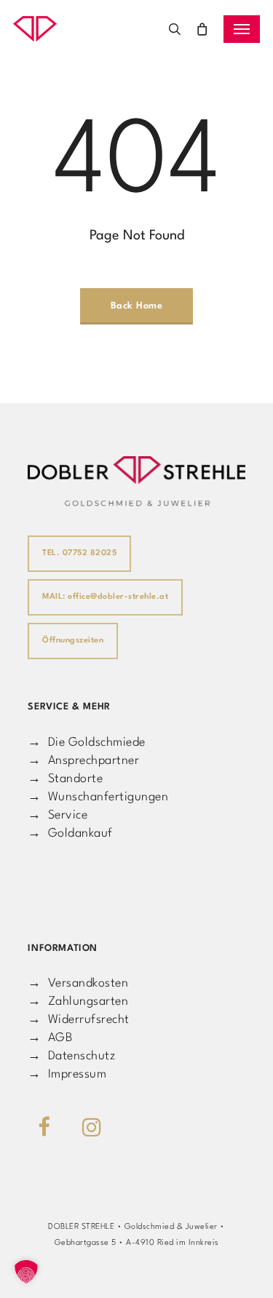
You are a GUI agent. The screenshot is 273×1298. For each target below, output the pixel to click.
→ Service (57, 815)
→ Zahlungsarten (78, 1001)
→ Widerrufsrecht (79, 1020)
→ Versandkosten (78, 983)
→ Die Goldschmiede (87, 742)
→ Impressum (67, 1074)
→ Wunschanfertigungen (98, 797)
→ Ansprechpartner (83, 760)
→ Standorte (65, 779)
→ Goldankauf (70, 833)
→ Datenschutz (71, 1056)
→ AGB (50, 1038)
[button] (241, 29)
